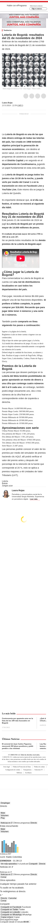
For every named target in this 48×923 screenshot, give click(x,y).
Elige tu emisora (37, 9)
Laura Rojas (7, 103)
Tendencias (7, 30)
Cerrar (3, 877)
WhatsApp (43, 96)
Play (3, 818)
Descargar (4, 920)
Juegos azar (7, 486)
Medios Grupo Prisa (24, 786)
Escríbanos (28, 773)
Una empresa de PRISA (24, 780)
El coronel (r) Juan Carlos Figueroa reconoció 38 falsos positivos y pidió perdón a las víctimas (17, 746)
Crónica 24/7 (5, 854)
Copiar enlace (7, 917)
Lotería (5, 481)
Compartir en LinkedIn (10, 912)
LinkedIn (37, 96)
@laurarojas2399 (14, 102)
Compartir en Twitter (9, 909)
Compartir (33, 864)
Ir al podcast (23, 864)
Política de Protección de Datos (22, 767)
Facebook (25, 96)
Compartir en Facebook (11, 907)
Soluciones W (38, 770)
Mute (3, 813)
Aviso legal (6, 767)
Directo (34, 823)
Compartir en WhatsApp (11, 915)
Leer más (34, 499)
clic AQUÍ (16, 456)
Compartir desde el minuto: (14, 922)
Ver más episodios (9, 864)
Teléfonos (19, 773)
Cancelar (12, 898)
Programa (22, 5)
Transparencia (27, 770)
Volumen (4, 815)
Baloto (5, 483)
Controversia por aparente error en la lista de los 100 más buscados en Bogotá (17, 720)
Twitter (31, 96)
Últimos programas (21, 823)
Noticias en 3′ (7, 823)
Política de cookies (39, 767)
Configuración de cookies (12, 770)
